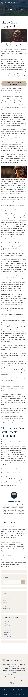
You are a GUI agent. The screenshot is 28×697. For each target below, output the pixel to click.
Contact (12, 692)
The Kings (5, 624)
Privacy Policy (21, 689)
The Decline (6, 632)
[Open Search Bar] (20, 2)
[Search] (23, 582)
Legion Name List (7, 527)
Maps (4, 600)
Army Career (6, 556)
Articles (9, 689)
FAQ (4, 610)
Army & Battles (7, 598)
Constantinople (7, 636)
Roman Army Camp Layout (10, 542)
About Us (15, 689)
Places (4, 604)
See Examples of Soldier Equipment (14, 83)
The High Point (7, 630)
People (5, 602)
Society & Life (6, 608)
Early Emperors (7, 628)
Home (5, 689)
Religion (5, 606)
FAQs (16, 692)
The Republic (6, 626)
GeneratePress (22, 694)
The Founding (7, 622)
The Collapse (6, 634)
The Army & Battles (14, 9)
